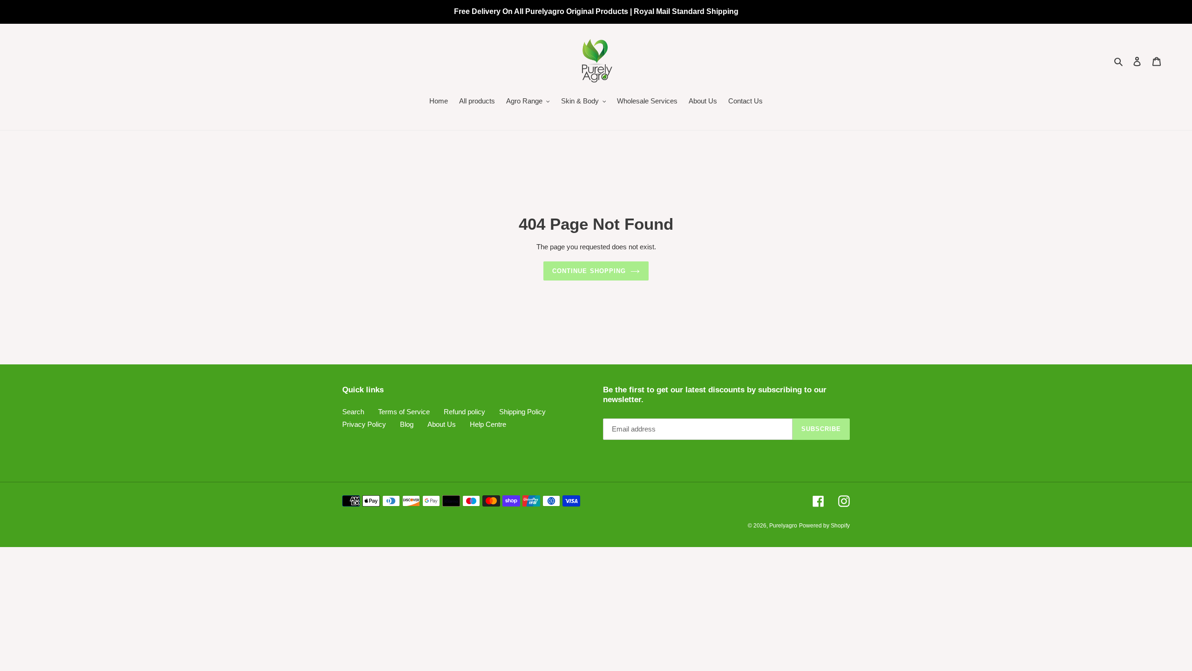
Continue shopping (589, 270)
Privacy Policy (364, 424)
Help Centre (488, 424)
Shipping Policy (522, 412)
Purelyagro (783, 525)
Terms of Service (404, 412)
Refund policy (464, 412)
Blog (406, 424)
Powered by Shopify (824, 525)
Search (353, 412)
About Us (441, 424)
